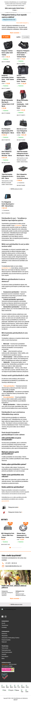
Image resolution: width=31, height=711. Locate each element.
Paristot (17, 592)
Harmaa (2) (7, 63)
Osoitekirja (4, 627)
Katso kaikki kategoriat (22, 23)
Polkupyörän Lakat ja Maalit (10, 16)
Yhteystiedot (5, 635)
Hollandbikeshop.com (17, 419)
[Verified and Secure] (5, 676)
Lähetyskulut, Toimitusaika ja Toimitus (10, 637)
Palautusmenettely (6, 640)
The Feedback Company (7, 666)
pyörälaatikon (18, 225)
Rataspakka (4, 594)
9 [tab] (18, 547)
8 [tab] (17, 547)
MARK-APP (16, 699)
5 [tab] (14, 547)
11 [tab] (20, 547)
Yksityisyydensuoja (6, 650)
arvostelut (12, 664)
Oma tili (3, 623)
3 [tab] (12, 547)
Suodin (7, 36)
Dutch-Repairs (5, 656)
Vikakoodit (4, 642)
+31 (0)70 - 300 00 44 (11, 563)
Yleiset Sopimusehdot (7, 652)
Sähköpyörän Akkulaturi (21, 595)
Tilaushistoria (5, 625)
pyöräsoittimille (5, 501)
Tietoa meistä (5, 648)
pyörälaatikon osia (6, 268)
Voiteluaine (6, 14)
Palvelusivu (4, 633)
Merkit (3, 658)
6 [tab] (15, 547)
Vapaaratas (4, 595)
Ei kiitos (15, 10)
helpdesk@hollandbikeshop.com (13, 566)
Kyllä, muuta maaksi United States (14, 8)
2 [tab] (11, 547)
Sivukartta (4, 654)
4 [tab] (13, 547)
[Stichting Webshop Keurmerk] (8, 669)
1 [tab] (10, 547)
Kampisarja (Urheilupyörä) (7, 592)
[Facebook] (2, 616)
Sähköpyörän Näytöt (20, 594)
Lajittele (18, 37)
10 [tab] (19, 547)
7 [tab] (16, 547)
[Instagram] (5, 616)
